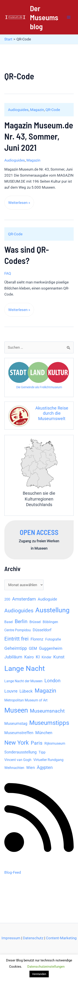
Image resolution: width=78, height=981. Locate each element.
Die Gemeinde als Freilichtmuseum (39, 387)
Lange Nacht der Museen (23, 681)
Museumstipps (49, 722)
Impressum (11, 938)
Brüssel (35, 622)
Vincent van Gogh (17, 760)
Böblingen (50, 622)
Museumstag (15, 723)
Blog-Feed (12, 872)
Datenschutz (33, 938)
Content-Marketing (61, 938)
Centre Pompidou (17, 630)
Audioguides (18, 110)
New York (16, 742)
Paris (36, 743)
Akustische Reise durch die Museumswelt (51, 413)
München (43, 732)
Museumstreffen (18, 733)
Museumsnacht (47, 711)
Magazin (37, 110)
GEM (33, 648)
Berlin (21, 621)
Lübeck (26, 691)
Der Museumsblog (44, 17)
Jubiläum (13, 657)
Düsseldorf (42, 630)
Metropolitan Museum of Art (25, 700)
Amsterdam (24, 599)
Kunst (59, 657)
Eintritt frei (16, 639)
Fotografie (53, 639)
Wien (30, 767)
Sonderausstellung (20, 752)
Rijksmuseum (54, 743)
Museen (16, 710)
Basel (8, 622)
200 (7, 599)
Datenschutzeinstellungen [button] (46, 967)
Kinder (46, 657)
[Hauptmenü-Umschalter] (69, 17)
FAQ (7, 273)
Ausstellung (52, 610)
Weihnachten (14, 768)
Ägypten (45, 767)
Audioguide (47, 599)
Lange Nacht (24, 668)
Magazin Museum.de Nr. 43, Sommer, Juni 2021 (38, 136)
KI (38, 657)
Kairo (29, 657)
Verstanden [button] (39, 974)
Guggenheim (50, 648)
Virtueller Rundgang (48, 760)
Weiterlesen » (19, 204)
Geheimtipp (15, 648)
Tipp (42, 752)
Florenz (37, 639)
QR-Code (53, 110)
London (52, 680)
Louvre (11, 691)
